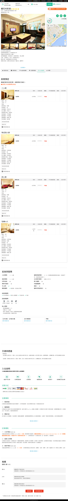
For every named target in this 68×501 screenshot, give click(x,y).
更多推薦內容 (38, 491)
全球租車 (49, 0)
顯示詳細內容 (6, 320)
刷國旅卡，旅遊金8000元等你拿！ (58, 8)
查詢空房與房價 (5, 121)
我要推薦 (29, 491)
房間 (15, 70)
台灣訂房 (30, 0)
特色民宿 (43, 0)
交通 (33, 70)
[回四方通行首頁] (2, 1)
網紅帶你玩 (54, 0)
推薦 (49, 70)
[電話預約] (64, 15)
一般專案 (17, 96)
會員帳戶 (66, 0)
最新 (6, 70)
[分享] (57, 15)
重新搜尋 (50, 4)
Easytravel (36, 500)
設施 (23, 70)
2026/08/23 (40, 96)
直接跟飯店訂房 (36, 0)
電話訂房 (4, 124)
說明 (42, 70)
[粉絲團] (61, 15)
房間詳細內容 (7, 127)
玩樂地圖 (61, 0)
